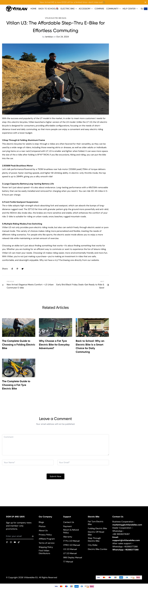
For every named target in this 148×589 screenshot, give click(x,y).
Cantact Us (68, 522)
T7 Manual (68, 561)
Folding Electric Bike (97, 528)
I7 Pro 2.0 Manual (71, 541)
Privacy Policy (45, 534)
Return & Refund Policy (71, 531)
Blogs (41, 522)
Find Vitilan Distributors (44, 552)
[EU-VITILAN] (16, 9)
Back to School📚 (49, 8)
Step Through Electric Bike (94, 539)
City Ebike (92, 545)
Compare (99, 8)
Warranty (67, 536)
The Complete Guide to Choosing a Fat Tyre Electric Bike (16, 385)
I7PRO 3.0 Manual (71, 545)
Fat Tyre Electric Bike (95, 523)
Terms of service (46, 543)
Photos (42, 526)
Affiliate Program (47, 538)
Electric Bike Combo (97, 549)
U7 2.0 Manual (70, 553)
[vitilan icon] (7, 542)
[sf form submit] (30, 536)
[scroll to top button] (143, 576)
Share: (5, 268)
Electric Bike (68, 8)
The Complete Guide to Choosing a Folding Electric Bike (18, 345)
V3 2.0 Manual (70, 549)
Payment (67, 526)
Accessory (84, 8)
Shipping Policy (46, 547)
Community (112, 8)
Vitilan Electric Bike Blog (55, 18)
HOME (33, 8)
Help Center (129, 8)
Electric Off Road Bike (96, 533)
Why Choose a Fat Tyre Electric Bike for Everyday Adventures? (54, 345)
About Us (43, 530)
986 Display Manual (72, 557)
